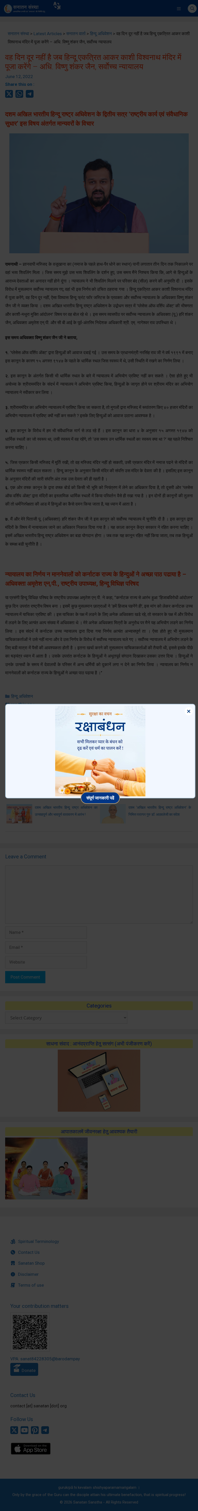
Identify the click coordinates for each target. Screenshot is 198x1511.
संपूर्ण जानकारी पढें (100, 798)
